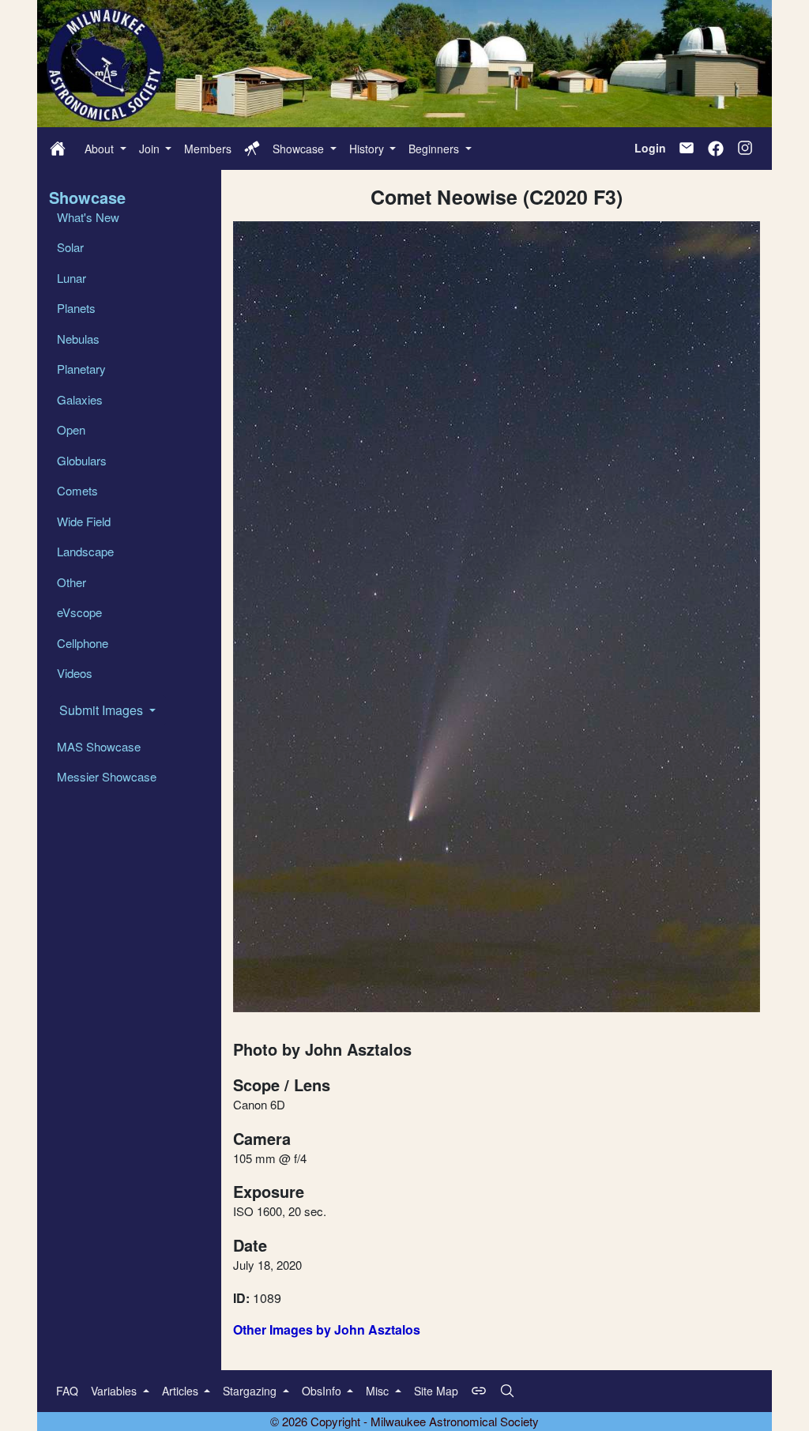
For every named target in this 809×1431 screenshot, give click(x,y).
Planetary (81, 368)
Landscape (85, 551)
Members (207, 148)
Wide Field (84, 521)
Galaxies (80, 399)
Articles (181, 1391)
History (368, 148)
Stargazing (251, 1391)
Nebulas (78, 338)
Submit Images (102, 710)
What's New (88, 217)
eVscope (79, 612)
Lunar (71, 277)
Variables (115, 1391)
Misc (379, 1391)
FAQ (67, 1391)
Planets (76, 307)
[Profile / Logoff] (252, 148)
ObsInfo (323, 1391)
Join (151, 148)
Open (71, 429)
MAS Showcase (99, 746)
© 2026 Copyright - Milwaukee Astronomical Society (404, 1421)
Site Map (436, 1391)
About (101, 148)
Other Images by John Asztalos (326, 1329)
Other (71, 582)
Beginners (435, 148)
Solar (70, 247)
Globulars (82, 460)
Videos (74, 673)
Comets (77, 490)
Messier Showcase (106, 776)
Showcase (300, 148)
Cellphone (82, 643)
